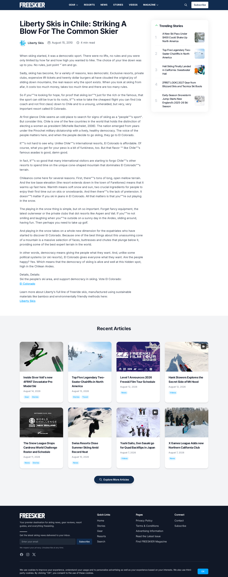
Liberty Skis (36, 43)
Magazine (149, 4)
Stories (118, 4)
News (104, 4)
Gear (72, 4)
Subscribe (200, 4)
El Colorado (27, 283)
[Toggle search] (186, 5)
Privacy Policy (144, 520)
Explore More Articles (116, 479)
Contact (179, 520)
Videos (133, 4)
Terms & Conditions (147, 525)
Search (101, 541)
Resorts (89, 4)
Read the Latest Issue (148, 536)
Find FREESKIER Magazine (151, 541)
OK (203, 571)
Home (100, 520)
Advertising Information (149, 530)
